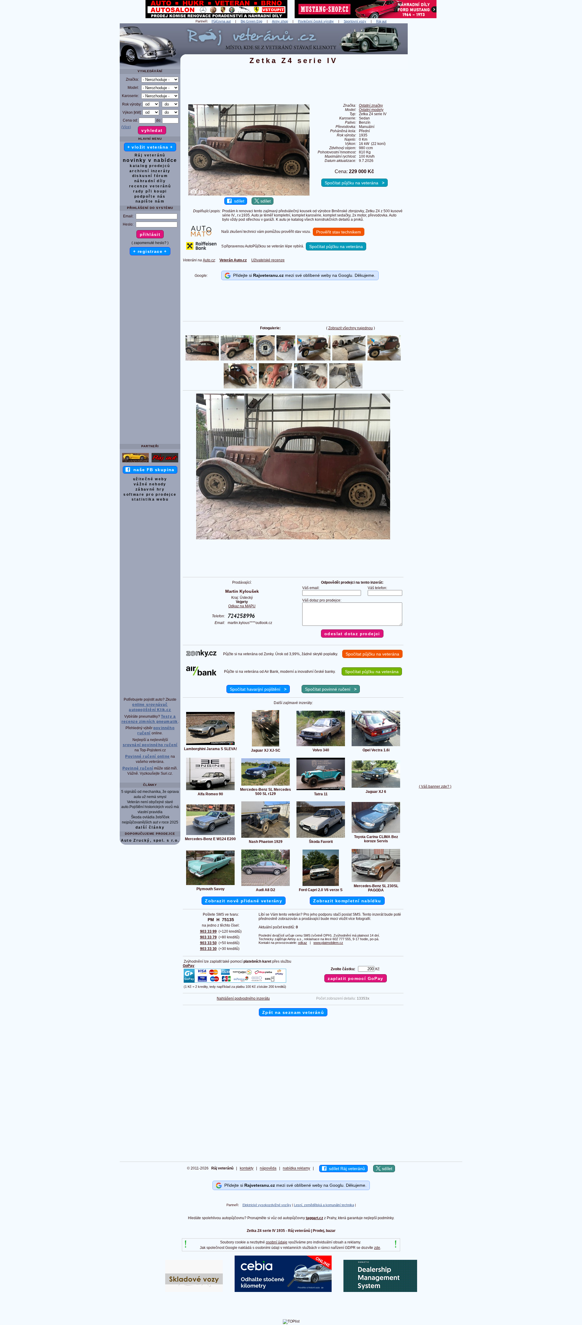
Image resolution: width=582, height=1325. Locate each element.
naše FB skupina (152, 469)
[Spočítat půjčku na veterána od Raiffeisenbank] (201, 249)
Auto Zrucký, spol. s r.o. (150, 840)
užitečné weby (150, 479)
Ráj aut (381, 21)
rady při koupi (150, 191)
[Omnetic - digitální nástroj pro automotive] (380, 1291)
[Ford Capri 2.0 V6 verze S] (321, 886)
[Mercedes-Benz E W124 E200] (210, 835)
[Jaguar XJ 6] (376, 787)
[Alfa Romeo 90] (210, 790)
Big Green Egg (251, 21)
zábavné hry (150, 489)
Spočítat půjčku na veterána (354, 182)
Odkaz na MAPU (242, 606)
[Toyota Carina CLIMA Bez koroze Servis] (376, 832)
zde (377, 1248)
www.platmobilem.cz (328, 942)
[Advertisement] (435, 114)
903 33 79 (208, 937)
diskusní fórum (150, 176)
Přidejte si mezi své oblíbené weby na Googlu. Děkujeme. (303, 275)
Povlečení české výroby (316, 21)
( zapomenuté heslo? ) (150, 243)
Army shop (280, 21)
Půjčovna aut (221, 21)
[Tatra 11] (321, 790)
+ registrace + (150, 251)
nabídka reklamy (296, 1168)
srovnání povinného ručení (150, 745)
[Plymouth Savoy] (210, 885)
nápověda (268, 1168)
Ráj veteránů (150, 155)
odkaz (302, 942)
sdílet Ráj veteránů (345, 1168)
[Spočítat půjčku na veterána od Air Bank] (201, 674)
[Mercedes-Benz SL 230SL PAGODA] (376, 882)
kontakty (246, 1168)
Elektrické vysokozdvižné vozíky (266, 1205)
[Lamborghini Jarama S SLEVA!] (210, 745)
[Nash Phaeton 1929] (265, 837)
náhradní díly (150, 181)
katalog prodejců (150, 166)
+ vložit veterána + (150, 147)
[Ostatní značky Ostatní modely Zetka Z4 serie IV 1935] (293, 538)
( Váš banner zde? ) (435, 786)
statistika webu (150, 499)
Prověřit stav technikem (338, 232)
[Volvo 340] (321, 746)
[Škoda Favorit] (321, 837)
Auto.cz (209, 260)
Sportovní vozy (355, 21)
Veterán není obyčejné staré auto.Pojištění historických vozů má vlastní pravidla (150, 807)
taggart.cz (314, 1218)
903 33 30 (208, 949)
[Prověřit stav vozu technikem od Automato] (201, 235)
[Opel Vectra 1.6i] (376, 746)
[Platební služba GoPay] (235, 982)
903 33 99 (208, 931)
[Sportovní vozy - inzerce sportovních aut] (135, 462)
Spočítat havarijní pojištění (258, 689)
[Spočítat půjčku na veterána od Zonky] (201, 656)
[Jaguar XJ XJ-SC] (265, 746)
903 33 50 (208, 943)
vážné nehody (150, 484)
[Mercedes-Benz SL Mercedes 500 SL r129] (265, 785)
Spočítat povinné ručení (330, 689)
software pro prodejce (149, 494)
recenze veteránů (150, 186)
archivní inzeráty (150, 171)
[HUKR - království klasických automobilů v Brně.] (216, 17)
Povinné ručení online (147, 756)
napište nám (150, 201)
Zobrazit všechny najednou (350, 328)
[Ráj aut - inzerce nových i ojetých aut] (165, 462)
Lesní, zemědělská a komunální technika (324, 1205)
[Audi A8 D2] (265, 886)
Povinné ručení (137, 768)
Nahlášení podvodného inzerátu (243, 998)
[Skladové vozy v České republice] (194, 1291)
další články (150, 827)
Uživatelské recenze (268, 260)
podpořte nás (150, 196)
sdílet (238, 201)
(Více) (126, 127)
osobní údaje (276, 1242)
